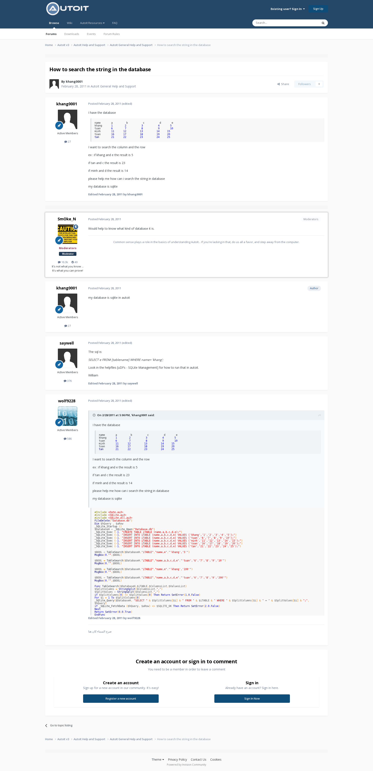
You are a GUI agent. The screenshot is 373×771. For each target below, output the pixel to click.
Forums (51, 34)
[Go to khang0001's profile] (54, 84)
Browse (54, 23)
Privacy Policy (177, 759)
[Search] (323, 22)
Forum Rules (112, 34)
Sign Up (318, 9)
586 (69, 439)
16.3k (64, 262)
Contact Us (198, 759)
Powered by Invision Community (186, 764)
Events (91, 34)
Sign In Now (252, 698)
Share (284, 84)
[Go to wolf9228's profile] (67, 416)
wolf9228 (66, 400)
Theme (157, 759)
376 (69, 381)
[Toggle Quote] (94, 415)
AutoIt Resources (91, 23)
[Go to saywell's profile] (67, 358)
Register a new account (121, 698)
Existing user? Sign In (287, 9)
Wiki (69, 23)
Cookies (215, 759)
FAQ (114, 23)
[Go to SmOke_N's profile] (67, 234)
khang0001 (74, 81)
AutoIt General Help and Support (113, 86)
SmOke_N (67, 218)
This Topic (306, 23)
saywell (67, 343)
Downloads (71, 34)
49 (75, 262)
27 (69, 142)
